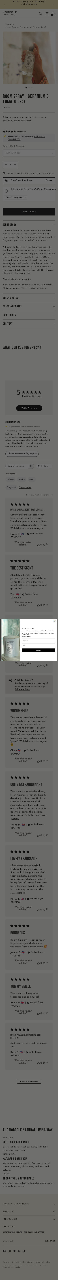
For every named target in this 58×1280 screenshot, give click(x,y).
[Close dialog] (55, 621)
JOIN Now (38, 650)
